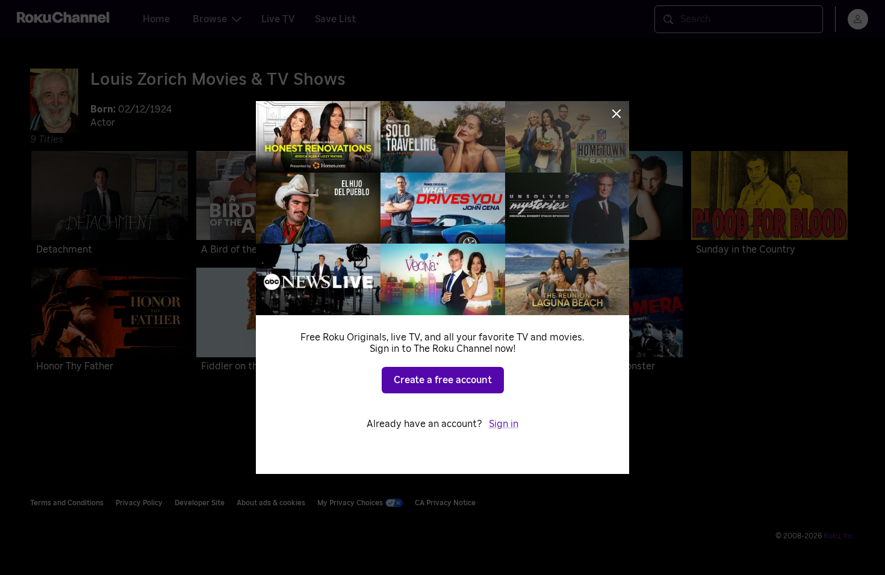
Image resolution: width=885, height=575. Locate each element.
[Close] (616, 113)
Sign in (503, 424)
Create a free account (443, 380)
